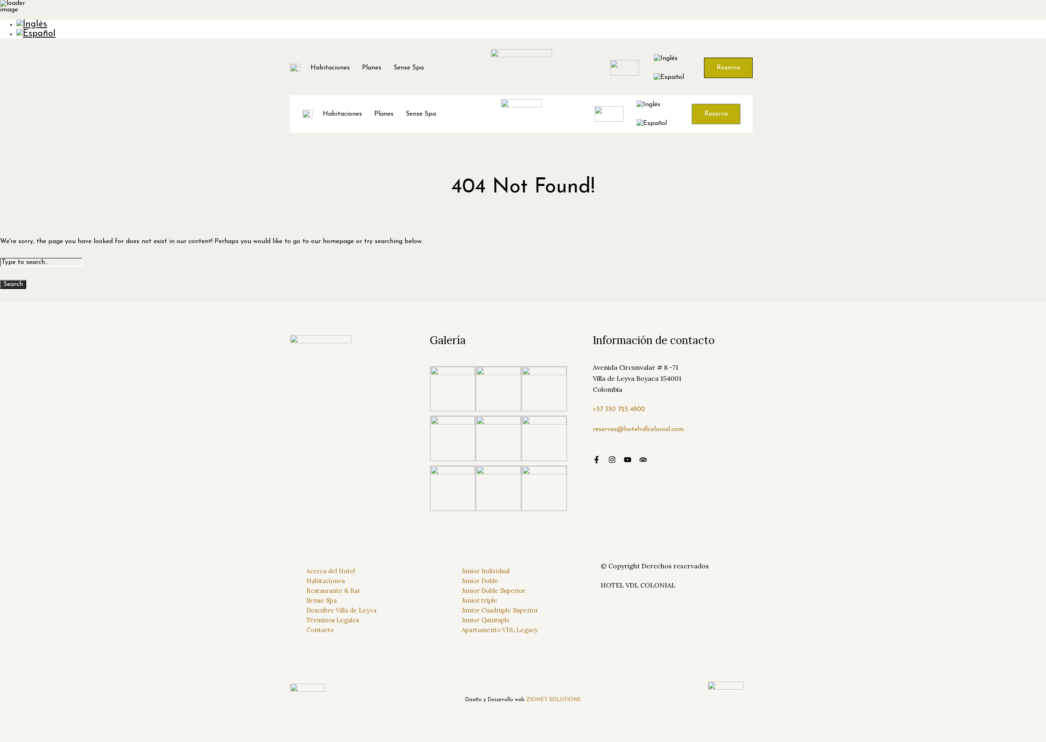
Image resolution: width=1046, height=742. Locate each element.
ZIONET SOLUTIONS (553, 699)
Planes (371, 68)
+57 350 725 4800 (619, 409)
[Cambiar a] (531, 24)
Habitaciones (330, 68)
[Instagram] (612, 459)
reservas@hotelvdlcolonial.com (638, 429)
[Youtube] (627, 459)
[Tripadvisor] (643, 459)
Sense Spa (408, 68)
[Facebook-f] (596, 459)
